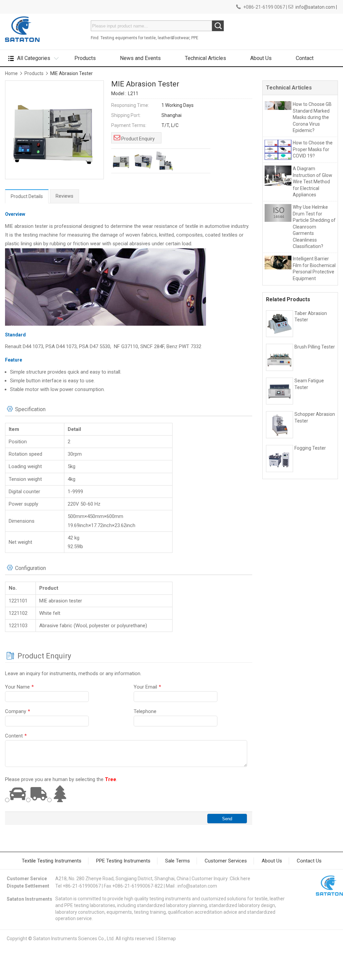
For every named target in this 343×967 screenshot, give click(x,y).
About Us (261, 58)
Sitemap (167, 938)
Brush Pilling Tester (314, 346)
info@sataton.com (197, 886)
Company (17, 711)
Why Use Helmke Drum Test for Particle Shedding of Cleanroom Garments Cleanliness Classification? (314, 226)
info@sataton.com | (316, 7)
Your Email (147, 687)
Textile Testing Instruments (51, 861)
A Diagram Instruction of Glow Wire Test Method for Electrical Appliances (312, 181)
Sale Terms (177, 861)
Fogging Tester (310, 448)
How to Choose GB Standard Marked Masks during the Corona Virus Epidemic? (312, 117)
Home (11, 73)
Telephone (145, 711)
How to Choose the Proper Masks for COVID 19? (313, 149)
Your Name (19, 687)
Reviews (64, 196)
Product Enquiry (138, 138)
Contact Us (309, 861)
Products (85, 58)
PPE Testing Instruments (123, 861)
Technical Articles (205, 58)
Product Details (27, 196)
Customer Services (226, 861)
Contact (305, 58)
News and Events (140, 58)
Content (16, 736)
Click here (240, 878)
